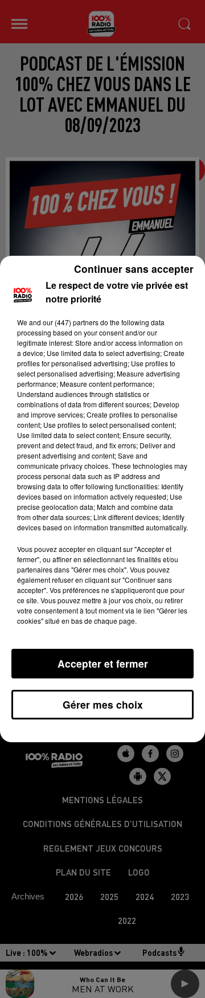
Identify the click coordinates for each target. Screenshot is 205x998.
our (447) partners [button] (71, 322)
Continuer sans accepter (134, 268)
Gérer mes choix (103, 704)
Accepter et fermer (103, 663)
